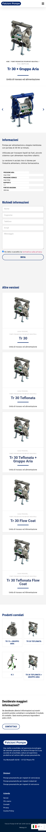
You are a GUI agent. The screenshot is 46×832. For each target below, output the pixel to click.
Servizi (5, 798)
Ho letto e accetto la (23, 252)
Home (7, 61)
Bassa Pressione (23, 331)
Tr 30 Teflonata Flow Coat (23, 582)
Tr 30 (23, 338)
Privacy (6, 808)
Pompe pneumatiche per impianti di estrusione (21, 784)
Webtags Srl (23, 827)
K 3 (12, 675)
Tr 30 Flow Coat (23, 521)
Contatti (6, 804)
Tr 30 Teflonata (23, 398)
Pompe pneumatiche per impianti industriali (24, 61)
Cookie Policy (8, 811)
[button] (43, 4)
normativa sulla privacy (32, 252)
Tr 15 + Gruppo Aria (12, 642)
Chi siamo (7, 801)
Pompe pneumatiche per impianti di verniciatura (21, 778)
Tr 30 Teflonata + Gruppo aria (23, 459)
